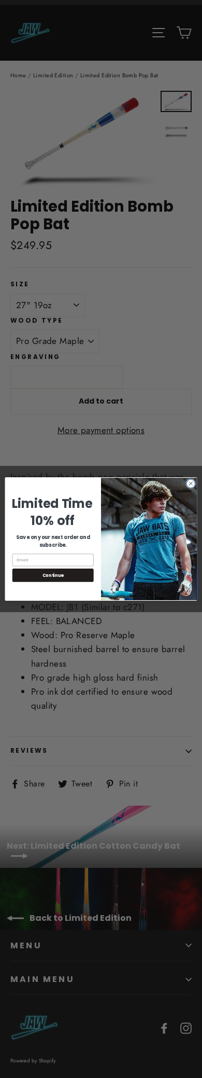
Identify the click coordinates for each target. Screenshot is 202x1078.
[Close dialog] (190, 483)
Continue (53, 575)
